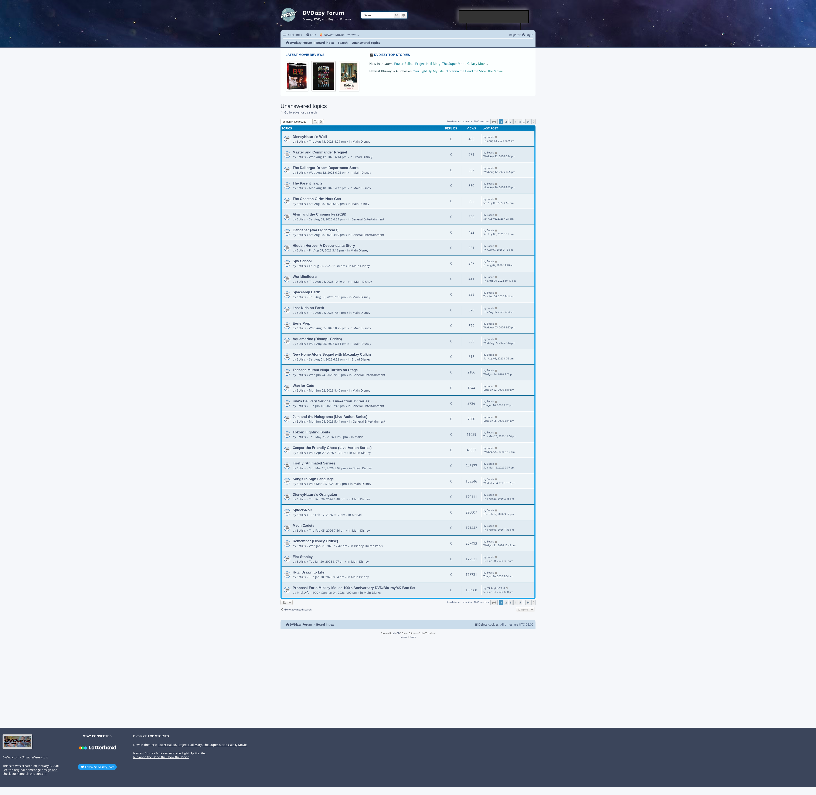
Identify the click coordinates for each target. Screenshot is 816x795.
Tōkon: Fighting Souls (311, 432)
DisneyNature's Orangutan (315, 494)
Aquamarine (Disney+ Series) (317, 339)
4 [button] (515, 122)
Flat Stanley (303, 557)
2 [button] (506, 122)
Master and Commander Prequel (320, 152)
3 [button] (510, 122)
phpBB (396, 633)
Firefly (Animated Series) (314, 463)
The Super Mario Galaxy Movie (464, 63)
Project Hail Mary (428, 63)
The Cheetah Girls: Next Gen (317, 199)
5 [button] (520, 122)
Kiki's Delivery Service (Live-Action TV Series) (332, 401)
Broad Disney (362, 157)
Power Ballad (404, 63)
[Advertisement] (494, 16)
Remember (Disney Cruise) (315, 541)
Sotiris (301, 141)
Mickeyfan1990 (307, 593)
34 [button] (528, 122)
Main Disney (361, 141)
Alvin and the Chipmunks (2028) (319, 214)
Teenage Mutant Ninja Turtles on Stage (325, 370)
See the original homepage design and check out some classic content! (30, 772)
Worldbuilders (305, 276)
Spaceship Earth (306, 292)
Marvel (359, 437)
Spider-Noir (302, 510)
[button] (494, 121)
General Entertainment (367, 219)
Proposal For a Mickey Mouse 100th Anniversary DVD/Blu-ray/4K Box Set (354, 588)
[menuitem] (311, 34)
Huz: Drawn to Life (308, 572)
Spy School (302, 261)
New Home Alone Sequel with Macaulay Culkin (332, 354)
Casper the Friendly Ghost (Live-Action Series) (332, 448)
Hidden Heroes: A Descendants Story (324, 245)
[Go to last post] (496, 137)
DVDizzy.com (11, 757)
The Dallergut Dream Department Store (325, 168)
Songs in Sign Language (313, 479)
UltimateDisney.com (35, 757)
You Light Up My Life (428, 71)
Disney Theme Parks (368, 546)
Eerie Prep (301, 323)
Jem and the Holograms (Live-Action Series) (330, 417)
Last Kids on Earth (308, 308)
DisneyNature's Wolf (310, 137)
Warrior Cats (303, 385)
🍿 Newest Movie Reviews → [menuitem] (339, 35)
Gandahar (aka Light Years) (316, 230)
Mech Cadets (303, 525)
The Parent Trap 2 (307, 183)
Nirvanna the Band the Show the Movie (474, 71)
